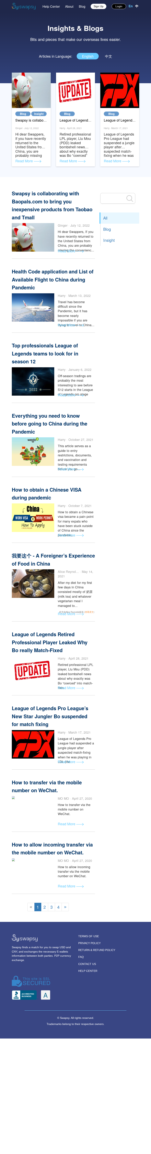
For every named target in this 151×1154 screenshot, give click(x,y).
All (105, 218)
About (69, 6)
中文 (108, 56)
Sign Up (98, 6)
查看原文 (89, 611)
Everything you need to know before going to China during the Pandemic (49, 423)
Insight (39, 114)
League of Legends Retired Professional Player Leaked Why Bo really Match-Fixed (49, 642)
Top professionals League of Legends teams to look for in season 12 (45, 353)
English (88, 56)
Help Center (51, 6)
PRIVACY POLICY (89, 943)
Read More (24, 160)
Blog (82, 6)
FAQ (81, 956)
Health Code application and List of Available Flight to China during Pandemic (52, 279)
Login (118, 6)
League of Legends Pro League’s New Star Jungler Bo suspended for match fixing (50, 716)
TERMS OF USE (88, 936)
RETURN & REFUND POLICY (96, 950)
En (131, 6)
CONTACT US (87, 964)
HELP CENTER (87, 970)
